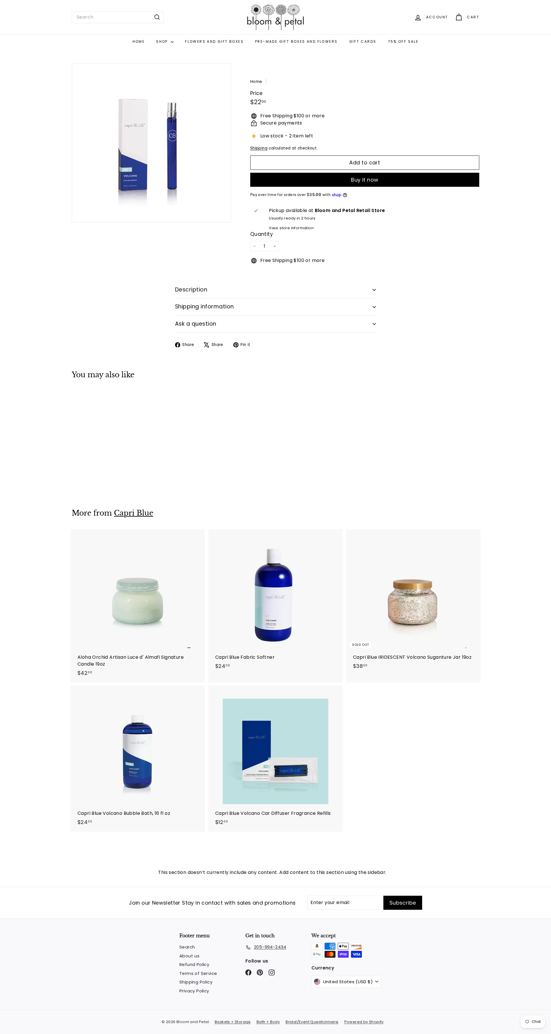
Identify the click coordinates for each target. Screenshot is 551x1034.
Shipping (258, 148)
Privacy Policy (194, 991)
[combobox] (118, 17)
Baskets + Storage (233, 1022)
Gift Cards (363, 41)
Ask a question (195, 324)
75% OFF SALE (403, 41)
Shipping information (204, 306)
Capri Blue (133, 513)
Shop (162, 41)
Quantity (261, 234)
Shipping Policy (195, 982)
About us (189, 956)
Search (187, 947)
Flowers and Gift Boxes (214, 41)
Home (139, 41)
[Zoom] (151, 142)
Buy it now (365, 179)
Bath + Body (268, 1022)
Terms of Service (198, 973)
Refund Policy (194, 964)
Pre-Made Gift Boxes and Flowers (296, 41)
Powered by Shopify (364, 1022)
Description (191, 290)
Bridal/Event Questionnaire (312, 1022)
